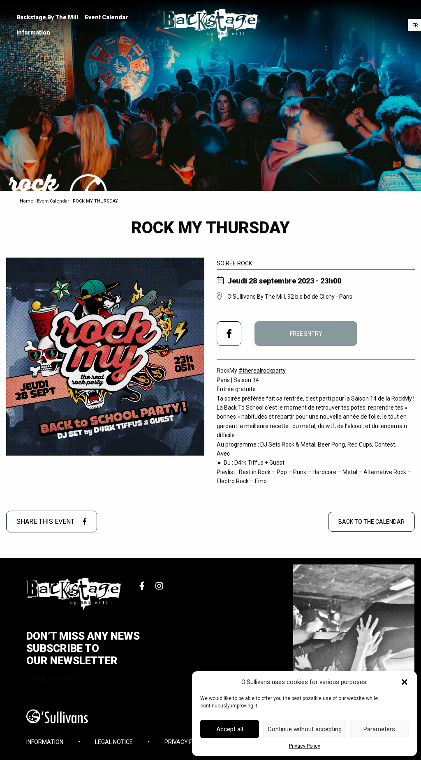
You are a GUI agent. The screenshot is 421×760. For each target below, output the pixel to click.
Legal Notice (114, 742)
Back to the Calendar (371, 521)
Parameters (379, 729)
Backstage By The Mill (47, 17)
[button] (404, 682)
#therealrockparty (262, 370)
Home (26, 201)
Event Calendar (106, 17)
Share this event (46, 521)
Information (33, 32)
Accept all (229, 729)
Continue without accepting (305, 729)
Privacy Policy (304, 746)
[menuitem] (47, 17)
